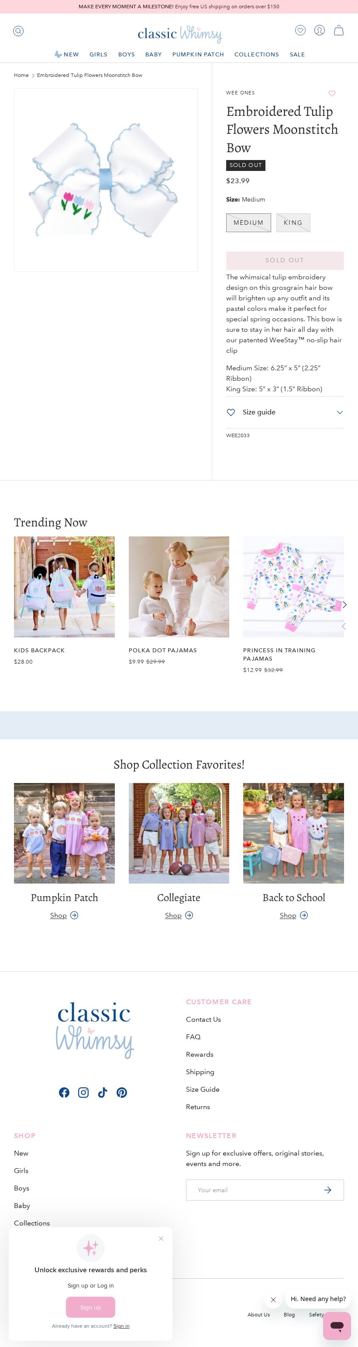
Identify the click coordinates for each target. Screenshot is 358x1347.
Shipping (200, 1072)
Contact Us (203, 1019)
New (21, 1153)
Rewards (199, 1054)
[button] (338, 30)
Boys (21, 1188)
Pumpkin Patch (198, 54)
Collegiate (178, 897)
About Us (259, 1315)
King (293, 222)
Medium (249, 222)
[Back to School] (293, 833)
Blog (289, 1315)
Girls (21, 1170)
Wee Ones (240, 93)
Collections (32, 1223)
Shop (58, 915)
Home (21, 75)
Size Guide (203, 1089)
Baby (22, 1205)
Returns (198, 1107)
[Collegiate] (179, 833)
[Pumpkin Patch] (64, 833)
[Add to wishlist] (332, 93)
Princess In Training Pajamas (279, 654)
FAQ (193, 1037)
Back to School (293, 897)
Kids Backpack (39, 650)
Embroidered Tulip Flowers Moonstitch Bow (89, 75)
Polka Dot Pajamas (163, 650)
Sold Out (284, 260)
